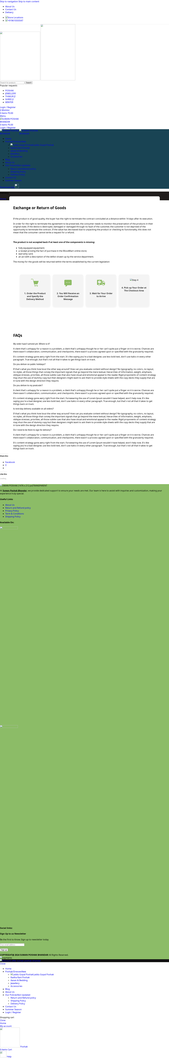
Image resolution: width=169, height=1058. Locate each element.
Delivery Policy (18, 174)
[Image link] (9, 528)
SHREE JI (9, 99)
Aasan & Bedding (19, 150)
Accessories (16, 156)
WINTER (9, 102)
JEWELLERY (10, 93)
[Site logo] (20, 79)
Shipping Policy (18, 171)
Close (2, 963)
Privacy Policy (12, 510)
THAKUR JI (10, 96)
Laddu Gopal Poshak (43, 145)
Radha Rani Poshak (20, 147)
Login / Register (13, 1012)
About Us (10, 504)
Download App (7, 187)
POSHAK (9, 90)
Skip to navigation (9, 1)
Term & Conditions (14, 513)
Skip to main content (28, 1)
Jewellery (15, 153)
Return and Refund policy (23, 168)
